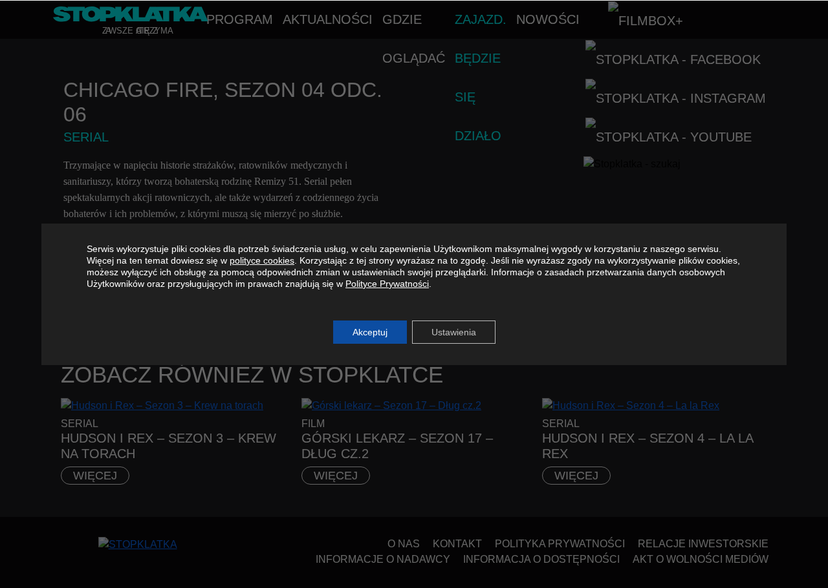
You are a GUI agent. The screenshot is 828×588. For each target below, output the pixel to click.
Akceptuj (370, 332)
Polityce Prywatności (387, 283)
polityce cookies (262, 260)
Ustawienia (453, 332)
